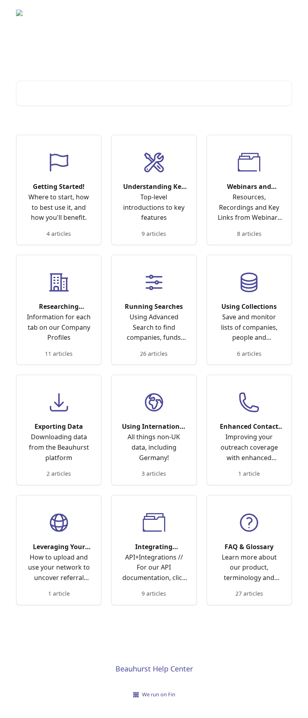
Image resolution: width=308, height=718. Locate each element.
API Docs (275, 13)
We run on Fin (158, 694)
